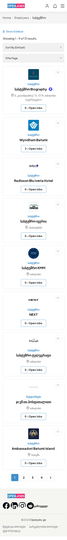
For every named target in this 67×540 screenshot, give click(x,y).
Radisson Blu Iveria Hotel (33, 181)
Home (7, 18)
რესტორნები (33, 396)
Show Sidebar (14, 31)
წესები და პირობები (14, 526)
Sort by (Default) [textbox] (15, 47)
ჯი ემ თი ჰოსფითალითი (33, 402)
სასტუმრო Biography (31, 89)
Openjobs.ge (38, 519)
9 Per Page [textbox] (12, 58)
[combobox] (33, 47)
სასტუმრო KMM (33, 268)
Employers (21, 18)
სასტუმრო (33, 84)
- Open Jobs (33, 107)
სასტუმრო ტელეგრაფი (33, 355)
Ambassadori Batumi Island (33, 448)
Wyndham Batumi (33, 140)
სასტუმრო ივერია (33, 221)
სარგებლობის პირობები (43, 526)
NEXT (33, 314)
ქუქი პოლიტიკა (12, 530)
